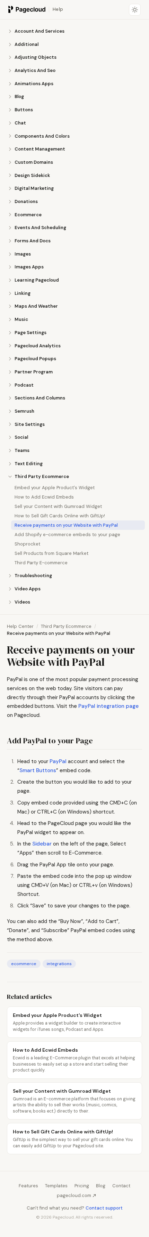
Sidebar (42, 843)
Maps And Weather (36, 306)
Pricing (81, 1186)
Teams (22, 450)
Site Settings (30, 424)
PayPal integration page (108, 706)
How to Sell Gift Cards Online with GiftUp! (60, 516)
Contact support (104, 1208)
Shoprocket (27, 544)
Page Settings (30, 332)
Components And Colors (42, 136)
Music (21, 319)
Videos (22, 602)
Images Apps (29, 267)
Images (23, 254)
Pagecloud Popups (35, 359)
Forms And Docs (33, 241)
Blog (19, 96)
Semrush (24, 411)
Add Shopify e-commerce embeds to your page (67, 534)
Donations (26, 201)
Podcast (24, 385)
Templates (56, 1186)
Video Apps (28, 589)
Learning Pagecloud (37, 280)
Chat (20, 123)
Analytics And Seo (35, 70)
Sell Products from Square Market (51, 553)
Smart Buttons (37, 770)
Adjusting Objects (35, 57)
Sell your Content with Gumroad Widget (58, 506)
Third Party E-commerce (41, 563)
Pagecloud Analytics (38, 346)
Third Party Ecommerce (42, 476)
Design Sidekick (32, 175)
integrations (59, 964)
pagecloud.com (74, 1195)
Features (28, 1186)
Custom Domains (34, 162)
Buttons (24, 110)
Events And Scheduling (40, 228)
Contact (121, 1186)
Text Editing (29, 464)
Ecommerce (28, 215)
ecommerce (23, 964)
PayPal (58, 761)
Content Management (40, 149)
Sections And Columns (40, 398)
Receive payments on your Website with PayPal (66, 525)
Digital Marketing (34, 188)
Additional (26, 44)
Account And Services (39, 31)
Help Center (20, 626)
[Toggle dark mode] (135, 10)
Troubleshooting (33, 576)
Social (21, 437)
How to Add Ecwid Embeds (44, 497)
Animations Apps (34, 84)
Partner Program (34, 372)
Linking (22, 293)
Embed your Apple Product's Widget (55, 488)
